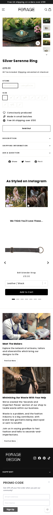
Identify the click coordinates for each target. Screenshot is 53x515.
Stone (6, 81)
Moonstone (10, 85)
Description (10, 138)
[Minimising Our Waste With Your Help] (26, 380)
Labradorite (27, 85)
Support (8, 472)
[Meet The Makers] (26, 326)
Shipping (22, 72)
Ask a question (11, 153)
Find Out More (10, 361)
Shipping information (15, 146)
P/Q (12, 104)
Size (5, 93)
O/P (25, 97)
